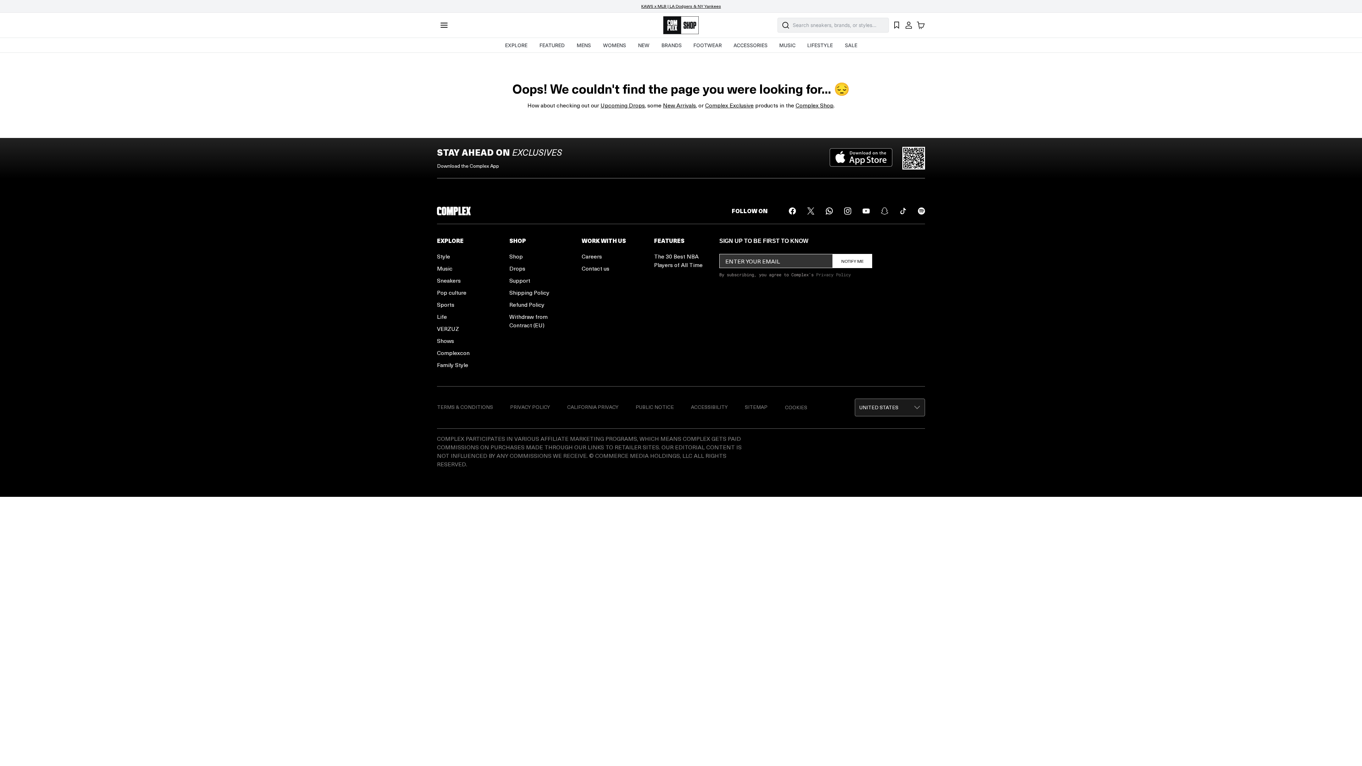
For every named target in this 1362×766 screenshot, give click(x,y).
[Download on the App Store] (861, 158)
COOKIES (796, 407)
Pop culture (451, 292)
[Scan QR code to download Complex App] (913, 158)
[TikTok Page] (903, 211)
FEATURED (552, 45)
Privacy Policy (833, 274)
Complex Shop (815, 105)
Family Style (452, 364)
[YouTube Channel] (866, 211)
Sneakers (449, 280)
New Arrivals (679, 105)
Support (519, 280)
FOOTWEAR (707, 45)
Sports (445, 304)
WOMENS (614, 45)
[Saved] (896, 25)
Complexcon (453, 352)
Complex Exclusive (729, 105)
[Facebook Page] (792, 211)
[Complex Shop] (681, 25)
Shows (445, 340)
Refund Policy (526, 304)
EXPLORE (516, 45)
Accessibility (709, 407)
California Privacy (593, 407)
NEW (643, 45)
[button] (890, 407)
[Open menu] (444, 25)
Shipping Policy (529, 292)
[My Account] (908, 25)
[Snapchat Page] (884, 211)
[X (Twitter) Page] (810, 211)
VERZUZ (448, 328)
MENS (584, 45)
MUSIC (787, 45)
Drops (517, 268)
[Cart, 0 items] (921, 25)
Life (442, 316)
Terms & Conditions (465, 407)
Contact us (595, 268)
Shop (516, 256)
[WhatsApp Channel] (829, 211)
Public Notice (655, 407)
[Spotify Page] (921, 211)
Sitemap (756, 407)
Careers (592, 256)
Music (445, 268)
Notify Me (852, 261)
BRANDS (671, 45)
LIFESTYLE (820, 45)
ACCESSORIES (750, 45)
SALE (851, 45)
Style (443, 256)
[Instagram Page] (847, 211)
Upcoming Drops (622, 105)
